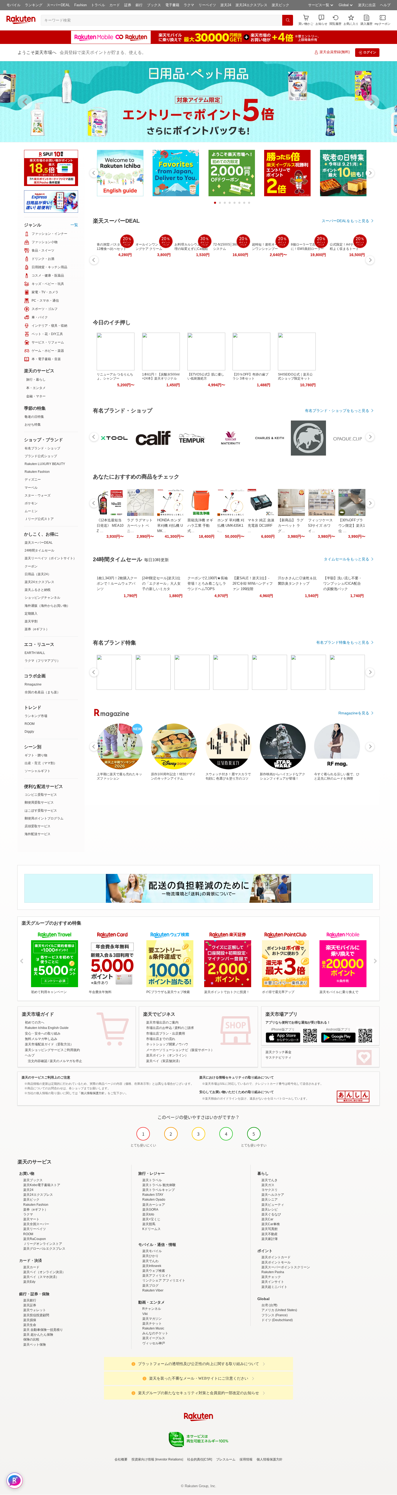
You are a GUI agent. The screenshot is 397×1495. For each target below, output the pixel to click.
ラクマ (189, 5)
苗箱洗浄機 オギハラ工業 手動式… (200, 525)
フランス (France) (274, 1315)
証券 (127, 5)
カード (114, 5)
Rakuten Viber (152, 1290)
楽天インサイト (272, 1282)
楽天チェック (271, 1277)
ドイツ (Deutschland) (277, 1320)
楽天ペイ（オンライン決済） (44, 1272)
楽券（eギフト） (37, 629)
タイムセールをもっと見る (346, 559)
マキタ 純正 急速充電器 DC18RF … (261, 525)
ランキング (33, 5)
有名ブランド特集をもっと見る (342, 642)
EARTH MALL (35, 653)
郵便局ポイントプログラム (44, 818)
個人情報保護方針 (269, 1459)
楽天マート (31, 1219)
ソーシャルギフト (38, 771)
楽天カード (31, 1267)
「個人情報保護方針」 (92, 1093)
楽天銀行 (29, 1300)
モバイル (13, 5)
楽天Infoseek (151, 1266)
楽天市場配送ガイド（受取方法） (49, 1044)
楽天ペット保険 (34, 1344)
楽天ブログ (150, 1285)
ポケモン (31, 503)
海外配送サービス (38, 834)
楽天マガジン (152, 1319)
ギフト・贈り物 (36, 755)
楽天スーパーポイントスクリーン (285, 1267)
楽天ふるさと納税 (38, 590)
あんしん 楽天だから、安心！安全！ (353, 1097)
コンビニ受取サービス (41, 795)
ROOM (30, 724)
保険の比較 (31, 1339)
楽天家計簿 (269, 1239)
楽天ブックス (33, 1180)
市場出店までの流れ (160, 1039)
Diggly (29, 731)
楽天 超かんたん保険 (38, 1334)
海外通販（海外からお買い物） (47, 606)
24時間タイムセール (39, 550)
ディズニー (33, 479)
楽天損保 (29, 1320)
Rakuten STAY (152, 1195)
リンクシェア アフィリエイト (163, 1280)
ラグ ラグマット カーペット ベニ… (140, 525)
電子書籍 (172, 5)
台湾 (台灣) (269, 1305)
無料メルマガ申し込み (41, 1039)
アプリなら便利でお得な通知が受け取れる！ (297, 1022)
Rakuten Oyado (153, 1199)
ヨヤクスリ (269, 1190)
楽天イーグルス (153, 1338)
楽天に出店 (367, 5)
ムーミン (31, 511)
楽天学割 (31, 621)
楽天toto (148, 1214)
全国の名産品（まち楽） (42, 692)
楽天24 (225, 5)
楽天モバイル (152, 1251)
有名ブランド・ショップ (42, 448)
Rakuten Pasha (272, 1272)
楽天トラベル (152, 1180)
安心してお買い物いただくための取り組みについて (236, 1092)
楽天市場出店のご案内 (162, 1022)
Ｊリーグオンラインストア (42, 1244)
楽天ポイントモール (276, 1262)
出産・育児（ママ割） (41, 763)
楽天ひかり (150, 1256)
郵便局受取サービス (39, 802)
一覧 (74, 225)
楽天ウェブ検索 (153, 1271)
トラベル (98, 5)
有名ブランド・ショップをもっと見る (337, 410)
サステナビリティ (278, 1057)
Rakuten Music (153, 1328)
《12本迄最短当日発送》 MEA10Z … (110, 525)
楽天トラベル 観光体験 (159, 1185)
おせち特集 (33, 424)
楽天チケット (152, 1323)
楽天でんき (269, 1180)
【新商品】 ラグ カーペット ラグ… (291, 525)
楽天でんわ (150, 1261)
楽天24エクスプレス (251, 5)
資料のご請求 (184, 1028)
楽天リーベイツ (34, 1229)
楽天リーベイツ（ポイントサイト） (50, 558)
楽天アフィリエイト (156, 1275)
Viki (145, 1314)
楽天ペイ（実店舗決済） (164, 1061)
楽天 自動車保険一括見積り (43, 1330)
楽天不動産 (269, 1234)
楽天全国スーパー (36, 1224)
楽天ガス (267, 1185)
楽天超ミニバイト (274, 1287)
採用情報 (246, 1459)
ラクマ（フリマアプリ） (42, 661)
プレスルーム (225, 1459)
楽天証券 (29, 1305)
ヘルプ (385, 5)
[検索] (287, 20)
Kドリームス (151, 1229)
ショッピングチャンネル (42, 598)
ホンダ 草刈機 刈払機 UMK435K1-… (230, 525)
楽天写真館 (269, 1229)
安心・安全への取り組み (42, 1033)
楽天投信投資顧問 (36, 1315)
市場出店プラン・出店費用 (165, 1033)
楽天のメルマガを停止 (66, 1061)
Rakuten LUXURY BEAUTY (45, 464)
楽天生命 (29, 1325)
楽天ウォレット (34, 1310)
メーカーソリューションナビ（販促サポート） (180, 1050)
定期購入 (31, 613)
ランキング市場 (36, 716)
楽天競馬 (148, 1224)
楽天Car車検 (270, 1224)
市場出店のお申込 (159, 1028)
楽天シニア (269, 1199)
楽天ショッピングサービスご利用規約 (52, 1050)
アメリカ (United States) (279, 1310)
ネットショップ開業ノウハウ (167, 1044)
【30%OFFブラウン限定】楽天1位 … (351, 525)
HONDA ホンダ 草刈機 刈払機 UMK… (170, 525)
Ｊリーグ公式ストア (39, 519)
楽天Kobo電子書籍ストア (41, 1185)
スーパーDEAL (58, 5)
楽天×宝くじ (151, 1219)
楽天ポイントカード (276, 1257)
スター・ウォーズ (38, 495)
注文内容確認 (37, 1061)
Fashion (80, 5)
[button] (321, 20)
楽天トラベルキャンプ (158, 1190)
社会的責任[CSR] (199, 1459)
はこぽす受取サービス (41, 810)
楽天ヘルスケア (272, 1195)
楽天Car (267, 1219)
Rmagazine (33, 684)
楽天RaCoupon (34, 1239)
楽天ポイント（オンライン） (167, 1055)
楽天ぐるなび (271, 1214)
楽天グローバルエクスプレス (44, 1249)
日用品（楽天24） (38, 574)
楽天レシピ (269, 1209)
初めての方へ (34, 1022)
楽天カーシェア (153, 1205)
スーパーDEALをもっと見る (345, 221)
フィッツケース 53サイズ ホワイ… (320, 525)
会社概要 (121, 1459)
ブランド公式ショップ (41, 456)
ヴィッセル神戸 (153, 1343)
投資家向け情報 (143, 1459)
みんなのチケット (155, 1333)
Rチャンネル (151, 1309)
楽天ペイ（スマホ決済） (41, 1277)
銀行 (139, 5)
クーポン (31, 566)
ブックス (154, 5)
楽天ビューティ (272, 1205)
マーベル (31, 488)
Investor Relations (169, 1459)
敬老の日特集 (34, 417)
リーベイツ (207, 5)
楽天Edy (29, 1282)
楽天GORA (150, 1209)
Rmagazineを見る (353, 713)
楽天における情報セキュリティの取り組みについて (236, 1077)
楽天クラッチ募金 (278, 1052)
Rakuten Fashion (37, 472)
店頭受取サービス (38, 826)
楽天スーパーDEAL (39, 543)
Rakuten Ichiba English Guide (47, 1028)
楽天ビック (280, 5)
